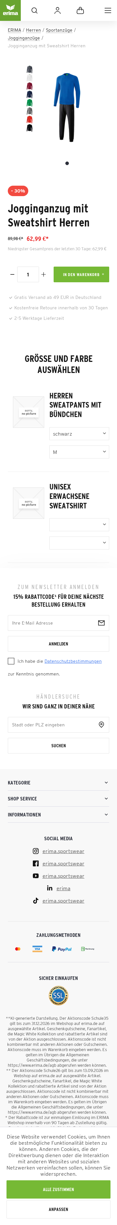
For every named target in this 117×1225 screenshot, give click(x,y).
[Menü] (108, 10)
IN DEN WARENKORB (81, 274)
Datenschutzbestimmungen (73, 661)
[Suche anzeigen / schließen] (34, 10)
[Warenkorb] (80, 10)
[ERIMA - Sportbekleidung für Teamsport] (10, 15)
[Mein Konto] (57, 10)
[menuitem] (108, 10)
